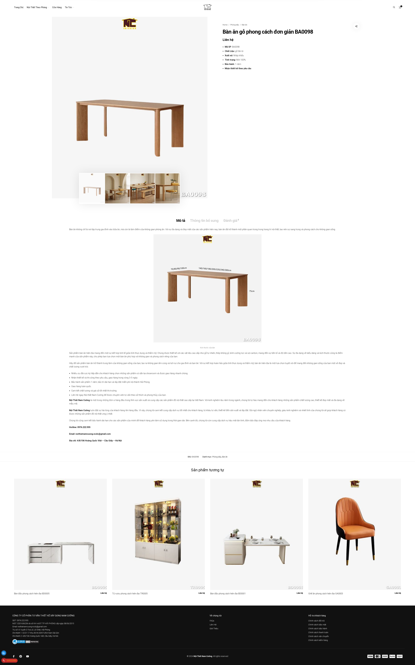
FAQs (212, 621)
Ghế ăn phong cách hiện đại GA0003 (325, 593)
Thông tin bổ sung (204, 220)
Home (225, 25)
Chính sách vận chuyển (318, 636)
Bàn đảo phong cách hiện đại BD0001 (228, 593)
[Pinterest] (20, 656)
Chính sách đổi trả (316, 621)
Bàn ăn (244, 25)
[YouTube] (27, 656)
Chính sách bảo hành (317, 628)
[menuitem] (20, 7)
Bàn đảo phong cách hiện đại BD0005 (31, 593)
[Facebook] (13, 656)
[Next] (193, 107)
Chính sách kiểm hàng (318, 640)
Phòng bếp (234, 25)
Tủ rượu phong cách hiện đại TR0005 (130, 593)
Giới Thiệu (214, 628)
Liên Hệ (213, 624)
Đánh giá (231, 220)
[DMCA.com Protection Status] (32, 641)
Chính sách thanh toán (318, 632)
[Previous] (66, 107)
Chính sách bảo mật (317, 624)
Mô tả (180, 220)
